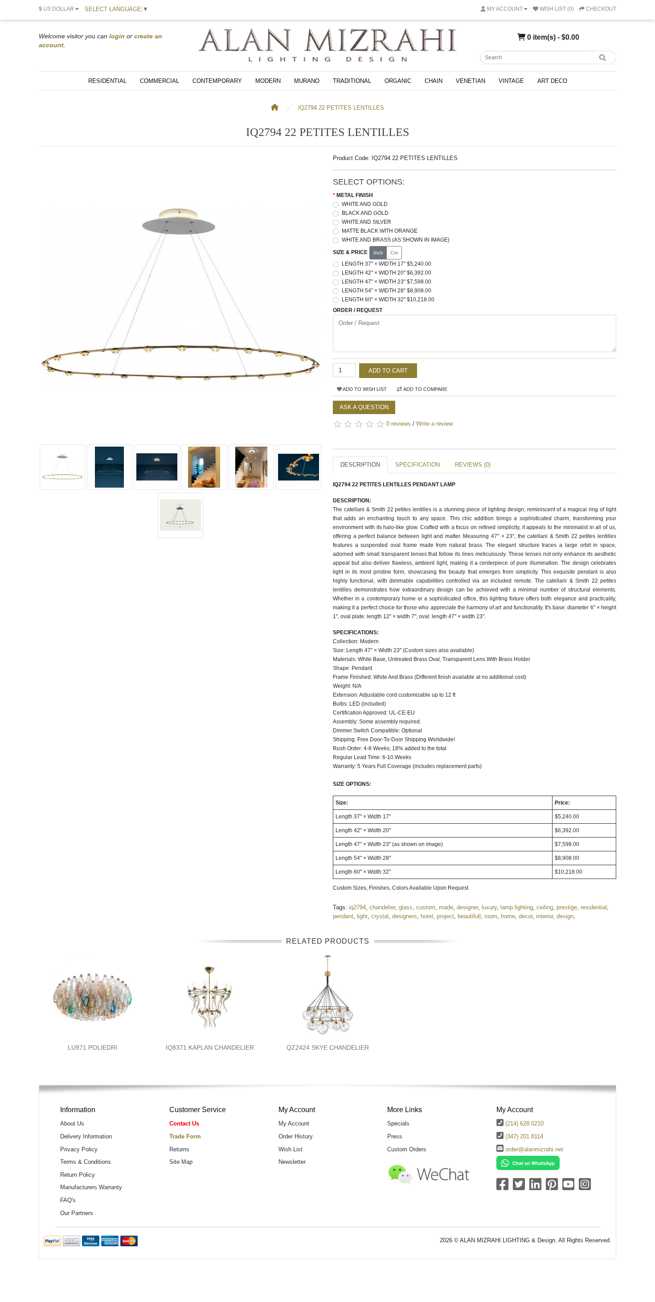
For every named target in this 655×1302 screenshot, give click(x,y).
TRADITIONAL (352, 81)
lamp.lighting (516, 907)
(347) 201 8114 (524, 1136)
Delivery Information (86, 1136)
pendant (343, 916)
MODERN (268, 81)
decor (525, 916)
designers (404, 916)
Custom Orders (406, 1149)
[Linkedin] (535, 1187)
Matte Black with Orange (380, 231)
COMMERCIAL (159, 81)
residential (594, 907)
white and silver (366, 222)
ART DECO (552, 81)
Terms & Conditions (85, 1161)
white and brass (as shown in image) (396, 240)
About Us (72, 1123)
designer (467, 907)
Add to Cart (388, 370)
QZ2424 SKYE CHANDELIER (328, 1047)
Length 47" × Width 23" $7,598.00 (386, 282)
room (490, 916)
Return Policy (77, 1174)
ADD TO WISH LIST (364, 389)
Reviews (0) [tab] (473, 464)
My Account (293, 1123)
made (446, 907)
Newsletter (292, 1161)
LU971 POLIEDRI (92, 1047)
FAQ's (68, 1200)
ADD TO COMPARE (424, 389)
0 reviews (398, 423)
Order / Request (357, 310)
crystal (380, 916)
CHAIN (433, 81)
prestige (567, 907)
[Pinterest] (552, 1187)
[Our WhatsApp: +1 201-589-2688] (528, 1162)
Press (394, 1136)
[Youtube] (568, 1187)
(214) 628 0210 (524, 1123)
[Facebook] (502, 1187)
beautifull (469, 916)
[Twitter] (519, 1187)
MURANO (306, 81)
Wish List (290, 1149)
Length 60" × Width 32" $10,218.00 (388, 299)
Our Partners (76, 1213)
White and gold (365, 204)
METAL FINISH (354, 195)
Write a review (434, 423)
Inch (378, 252)
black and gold (365, 213)
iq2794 (357, 907)
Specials (398, 1123)
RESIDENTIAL (107, 81)
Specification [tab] (417, 464)
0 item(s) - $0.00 (552, 37)
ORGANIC (398, 81)
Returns (179, 1149)
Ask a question (364, 407)
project (445, 916)
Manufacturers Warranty (91, 1187)
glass (406, 907)
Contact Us (184, 1123)
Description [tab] (360, 464)
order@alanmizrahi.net (534, 1149)
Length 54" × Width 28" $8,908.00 (386, 291)
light (362, 916)
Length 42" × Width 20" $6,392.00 (386, 273)
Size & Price (350, 252)
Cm (394, 252)
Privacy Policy (79, 1149)
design (565, 916)
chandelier (382, 907)
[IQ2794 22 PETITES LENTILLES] (180, 435)
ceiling (544, 907)
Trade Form (185, 1136)
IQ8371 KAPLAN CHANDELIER (210, 1047)
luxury (489, 907)
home (508, 916)
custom (425, 907)
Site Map (180, 1161)
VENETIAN (470, 81)
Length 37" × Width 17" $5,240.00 (386, 264)
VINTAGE (511, 81)
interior (544, 916)
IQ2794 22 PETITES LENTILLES (341, 107)
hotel (427, 916)
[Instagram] (585, 1187)
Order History (295, 1136)
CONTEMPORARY (217, 81)
